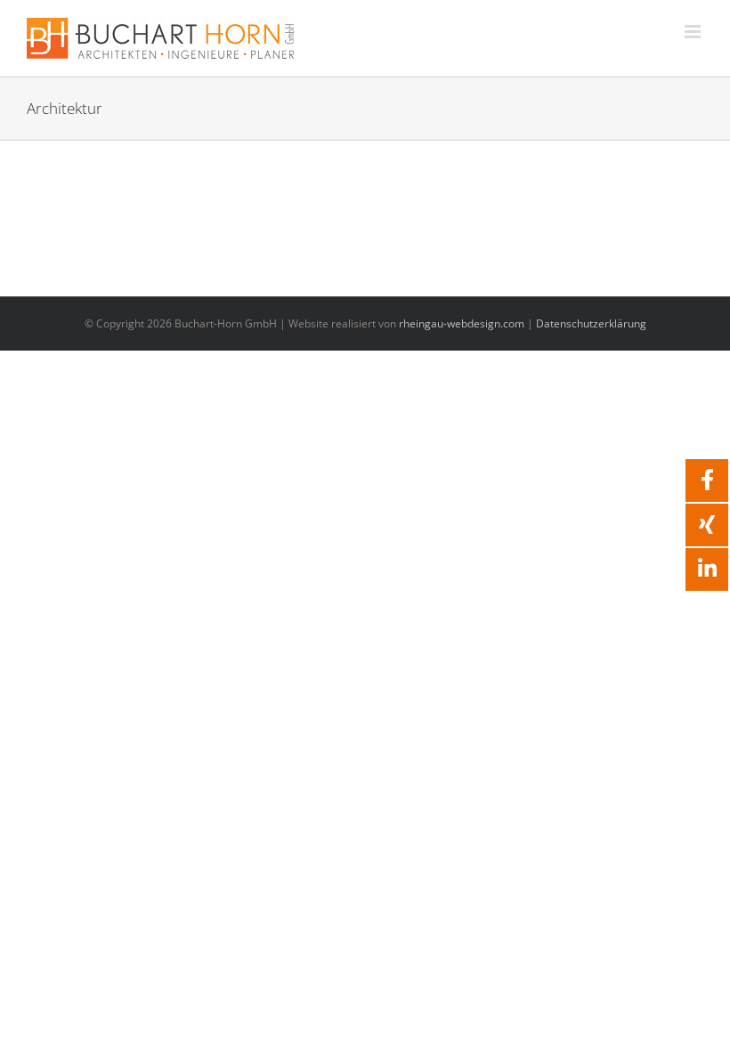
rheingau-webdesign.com (461, 323)
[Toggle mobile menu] (694, 31)
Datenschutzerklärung (591, 323)
